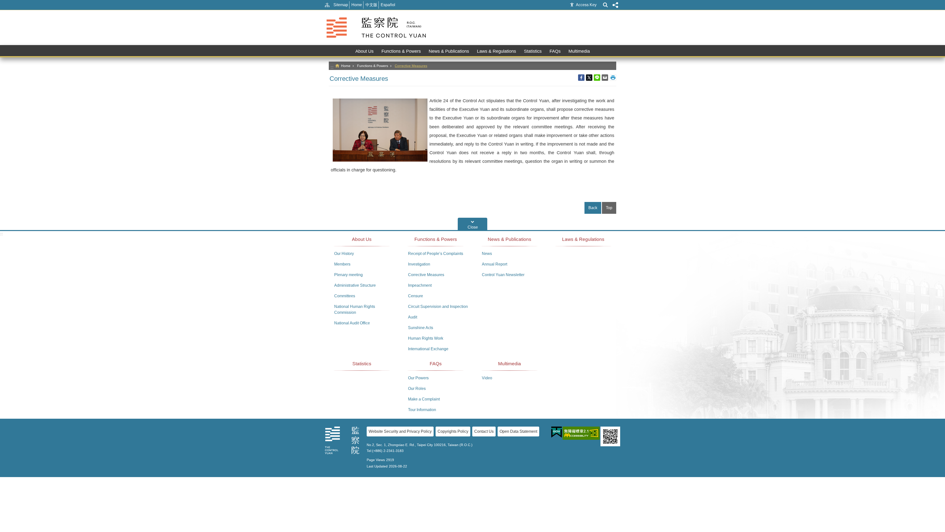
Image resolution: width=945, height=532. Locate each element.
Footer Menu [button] (472, 224)
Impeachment (420, 285)
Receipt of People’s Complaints (435, 253)
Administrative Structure (355, 285)
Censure (415, 296)
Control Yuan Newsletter (503, 275)
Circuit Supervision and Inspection (438, 306)
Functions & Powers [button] (401, 51)
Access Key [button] (586, 5)
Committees (344, 296)
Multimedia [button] (579, 51)
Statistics (533, 51)
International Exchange (428, 349)
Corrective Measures (411, 66)
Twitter (589, 77)
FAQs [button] (555, 51)
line (597, 77)
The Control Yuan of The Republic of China (377, 27)
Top (609, 208)
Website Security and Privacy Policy (400, 431)
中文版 (371, 5)
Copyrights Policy (453, 431)
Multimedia (509, 363)
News (487, 253)
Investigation (419, 264)
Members (342, 264)
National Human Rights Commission (354, 309)
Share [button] (615, 5)
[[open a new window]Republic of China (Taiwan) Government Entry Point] (556, 432)
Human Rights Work (425, 338)
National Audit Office (352, 323)
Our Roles (417, 388)
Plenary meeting (348, 275)
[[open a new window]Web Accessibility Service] (581, 433)
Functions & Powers (372, 66)
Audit (412, 317)
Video (487, 378)
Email (605, 77)
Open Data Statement (518, 431)
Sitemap (340, 5)
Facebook (581, 77)
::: (332, 67)
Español (388, 5)
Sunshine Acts (420, 328)
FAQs (436, 363)
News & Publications (509, 239)
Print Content (613, 77)
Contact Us (484, 431)
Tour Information (422, 410)
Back (592, 208)
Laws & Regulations (496, 51)
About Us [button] (364, 51)
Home (356, 5)
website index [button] (605, 5)
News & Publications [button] (449, 51)
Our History (344, 253)
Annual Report (494, 264)
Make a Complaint (424, 399)
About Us (362, 239)
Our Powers (418, 378)
